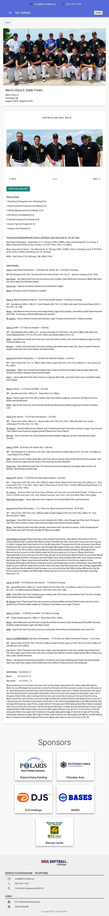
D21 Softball (57, 911)
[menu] (10, 13)
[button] (42, 4)
